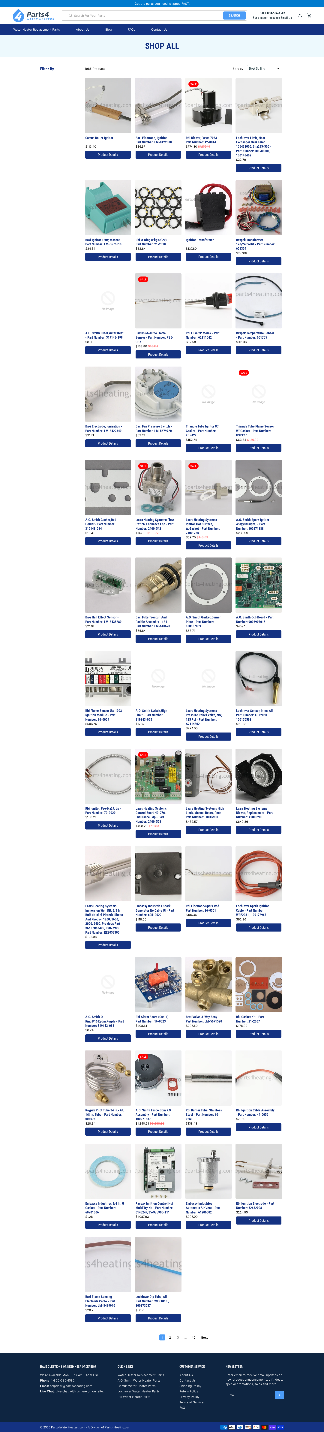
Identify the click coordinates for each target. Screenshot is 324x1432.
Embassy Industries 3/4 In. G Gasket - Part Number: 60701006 (104, 1207)
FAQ (182, 1407)
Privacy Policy (189, 1397)
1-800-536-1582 (63, 1380)
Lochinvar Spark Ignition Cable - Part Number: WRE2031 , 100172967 (252, 910)
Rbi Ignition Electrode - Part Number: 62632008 (255, 1205)
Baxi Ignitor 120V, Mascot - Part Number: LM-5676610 (103, 242)
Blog (108, 29)
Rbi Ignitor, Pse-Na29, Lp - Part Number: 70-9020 (103, 810)
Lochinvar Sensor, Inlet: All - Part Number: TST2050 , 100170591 (255, 715)
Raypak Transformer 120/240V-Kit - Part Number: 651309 (255, 244)
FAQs (131, 29)
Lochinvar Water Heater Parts (139, 1391)
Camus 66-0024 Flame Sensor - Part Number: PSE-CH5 (154, 337)
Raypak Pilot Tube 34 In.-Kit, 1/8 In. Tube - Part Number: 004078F (104, 1114)
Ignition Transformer (200, 240)
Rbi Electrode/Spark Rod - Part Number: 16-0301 (203, 908)
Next (204, 1337)
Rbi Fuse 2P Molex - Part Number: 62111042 (203, 335)
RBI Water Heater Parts (134, 1397)
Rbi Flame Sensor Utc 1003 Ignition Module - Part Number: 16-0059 (103, 715)
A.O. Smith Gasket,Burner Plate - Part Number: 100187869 (203, 621)
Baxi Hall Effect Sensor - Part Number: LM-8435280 (103, 619)
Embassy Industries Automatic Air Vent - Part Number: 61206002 (203, 1207)
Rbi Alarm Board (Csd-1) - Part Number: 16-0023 (153, 1019)
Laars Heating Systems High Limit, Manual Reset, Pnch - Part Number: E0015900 (205, 812)
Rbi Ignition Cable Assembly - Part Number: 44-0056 (255, 1112)
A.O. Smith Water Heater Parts (139, 1380)
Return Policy (188, 1391)
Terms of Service (191, 1402)
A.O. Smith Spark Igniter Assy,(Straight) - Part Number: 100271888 (252, 524)
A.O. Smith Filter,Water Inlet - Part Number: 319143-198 (104, 335)
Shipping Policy (190, 1386)
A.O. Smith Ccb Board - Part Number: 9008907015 (255, 619)
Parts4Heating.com (117, 1427)
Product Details (108, 155)
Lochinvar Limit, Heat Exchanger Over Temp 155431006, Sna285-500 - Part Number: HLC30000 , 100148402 (253, 146)
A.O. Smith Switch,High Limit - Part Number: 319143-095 (151, 715)
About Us (82, 29)
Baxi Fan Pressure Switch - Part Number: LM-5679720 (154, 428)
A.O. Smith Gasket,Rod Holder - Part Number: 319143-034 (100, 524)
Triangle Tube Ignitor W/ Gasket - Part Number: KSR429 (202, 430)
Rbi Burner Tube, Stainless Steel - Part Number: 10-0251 (204, 1114)
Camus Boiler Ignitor (99, 138)
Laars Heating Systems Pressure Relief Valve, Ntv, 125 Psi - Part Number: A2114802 (204, 717)
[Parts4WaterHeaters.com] (33, 15)
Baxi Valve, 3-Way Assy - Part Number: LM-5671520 (204, 1019)
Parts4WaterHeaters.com (68, 1427)
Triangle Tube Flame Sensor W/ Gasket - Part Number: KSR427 (255, 430)
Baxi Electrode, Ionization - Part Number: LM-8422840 (103, 428)
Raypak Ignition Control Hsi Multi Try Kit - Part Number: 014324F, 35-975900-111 (154, 1207)
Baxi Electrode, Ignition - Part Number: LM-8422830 (154, 140)
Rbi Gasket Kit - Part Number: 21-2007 (250, 1019)
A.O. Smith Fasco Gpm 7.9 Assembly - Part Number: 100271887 (153, 1114)
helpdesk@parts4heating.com (71, 1386)
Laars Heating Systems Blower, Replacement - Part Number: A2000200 (254, 812)
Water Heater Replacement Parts (141, 1375)
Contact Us (159, 29)
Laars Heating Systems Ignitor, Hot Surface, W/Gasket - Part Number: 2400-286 (203, 526)
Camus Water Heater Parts (136, 1386)
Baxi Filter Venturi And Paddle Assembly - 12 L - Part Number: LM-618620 (153, 621)
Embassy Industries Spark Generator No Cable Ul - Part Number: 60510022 (155, 910)
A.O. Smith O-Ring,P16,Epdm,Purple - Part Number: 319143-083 (104, 1021)
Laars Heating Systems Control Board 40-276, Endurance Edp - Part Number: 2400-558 (151, 814)
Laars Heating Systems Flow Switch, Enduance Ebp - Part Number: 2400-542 (155, 524)
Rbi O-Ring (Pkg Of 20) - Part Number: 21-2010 (152, 242)
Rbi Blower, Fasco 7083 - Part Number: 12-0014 (202, 140)
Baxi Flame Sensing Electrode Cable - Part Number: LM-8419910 (100, 1301)
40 (193, 1337)
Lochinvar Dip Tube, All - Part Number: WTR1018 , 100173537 (152, 1301)
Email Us (286, 18)
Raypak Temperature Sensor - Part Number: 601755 (255, 335)
